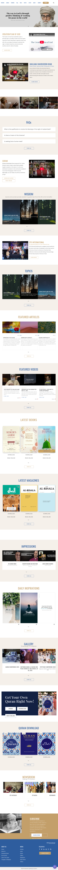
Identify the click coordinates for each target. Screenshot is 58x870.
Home (3, 849)
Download (11, 455)
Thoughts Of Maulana (6, 859)
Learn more (7, 50)
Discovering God (45, 216)
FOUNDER (12, 2)
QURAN (7, 2)
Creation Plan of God (11, 215)
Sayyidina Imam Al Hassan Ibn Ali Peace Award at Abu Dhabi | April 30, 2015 (30, 668)
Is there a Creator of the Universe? (14, 135)
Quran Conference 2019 (12, 667)
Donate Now (45, 853)
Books (21, 853)
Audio (21, 851)
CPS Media (34, 795)
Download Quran (5, 853)
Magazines (22, 857)
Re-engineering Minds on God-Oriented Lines (39, 244)
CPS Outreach (13, 795)
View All (29, 148)
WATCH (25, 2)
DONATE (45, 2)
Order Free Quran (5, 857)
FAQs (17, 2)
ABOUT (34, 2)
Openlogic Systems (33, 868)
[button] (12, 657)
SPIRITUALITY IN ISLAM (9, 337)
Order (11, 708)
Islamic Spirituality (44, 337)
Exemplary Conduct (26, 337)
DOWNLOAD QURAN (8, 178)
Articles (22, 849)
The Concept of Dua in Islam (11, 389)
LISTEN (30, 2)
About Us (3, 851)
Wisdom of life (26, 215)
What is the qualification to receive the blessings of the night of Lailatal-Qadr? (27, 129)
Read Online (11, 458)
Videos (21, 861)
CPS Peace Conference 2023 (48, 667)
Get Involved (4, 855)
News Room (23, 859)
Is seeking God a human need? (13, 141)
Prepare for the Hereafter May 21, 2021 (29, 390)
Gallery (21, 855)
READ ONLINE (9, 180)
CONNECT (39, 2)
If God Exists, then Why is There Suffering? (46, 390)
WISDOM (2, 2)
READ (21, 2)
